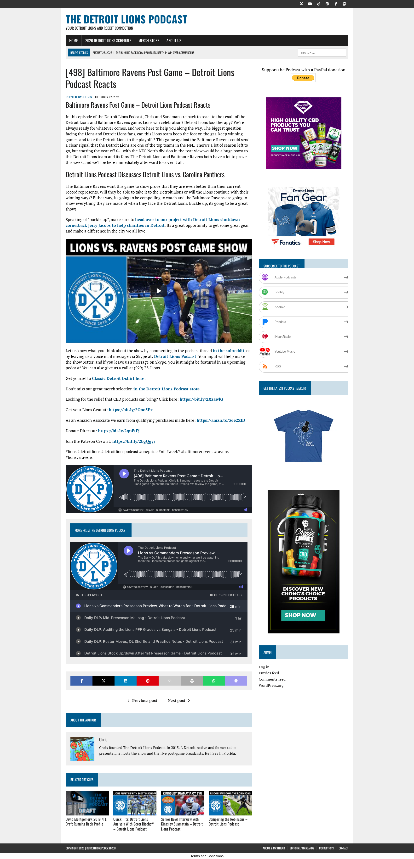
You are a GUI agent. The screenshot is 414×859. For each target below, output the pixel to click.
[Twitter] (301, 3)
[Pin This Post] (148, 681)
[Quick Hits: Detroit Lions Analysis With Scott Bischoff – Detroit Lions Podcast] (134, 812)
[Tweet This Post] (103, 681)
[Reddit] (344, 3)
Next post (176, 700)
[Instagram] (327, 3)
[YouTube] (310, 3)
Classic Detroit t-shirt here (118, 378)
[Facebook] (336, 3)
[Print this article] (192, 681)
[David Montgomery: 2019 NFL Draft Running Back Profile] (87, 812)
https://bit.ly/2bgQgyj (133, 441)
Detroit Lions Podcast (175, 356)
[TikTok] (318, 3)
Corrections (326, 848)
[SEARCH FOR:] (322, 52)
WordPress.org (271, 685)
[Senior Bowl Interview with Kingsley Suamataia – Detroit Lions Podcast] (182, 812)
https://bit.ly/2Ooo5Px (131, 409)
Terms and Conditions (207, 856)
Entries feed (269, 673)
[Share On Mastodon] (236, 681)
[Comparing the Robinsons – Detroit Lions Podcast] (230, 812)
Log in (264, 667)
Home (73, 40)
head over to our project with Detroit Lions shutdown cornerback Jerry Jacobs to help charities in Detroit (153, 222)
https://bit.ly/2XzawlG (201, 399)
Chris (87, 97)
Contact (343, 848)
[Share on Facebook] (81, 681)
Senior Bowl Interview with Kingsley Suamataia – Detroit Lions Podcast (182, 824)
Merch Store (148, 40)
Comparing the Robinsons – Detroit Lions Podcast (228, 821)
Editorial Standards (302, 848)
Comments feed (272, 679)
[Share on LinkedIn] (126, 681)
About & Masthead (274, 848)
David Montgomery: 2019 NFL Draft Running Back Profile (86, 821)
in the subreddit (228, 350)
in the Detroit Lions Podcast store (166, 389)
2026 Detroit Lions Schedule (108, 40)
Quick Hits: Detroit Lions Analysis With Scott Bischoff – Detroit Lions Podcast (133, 824)
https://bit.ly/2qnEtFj (118, 430)
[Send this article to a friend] (170, 681)
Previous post (144, 700)
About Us (174, 40)
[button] (159, 291)
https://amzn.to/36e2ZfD (221, 420)
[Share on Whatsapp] (214, 681)
